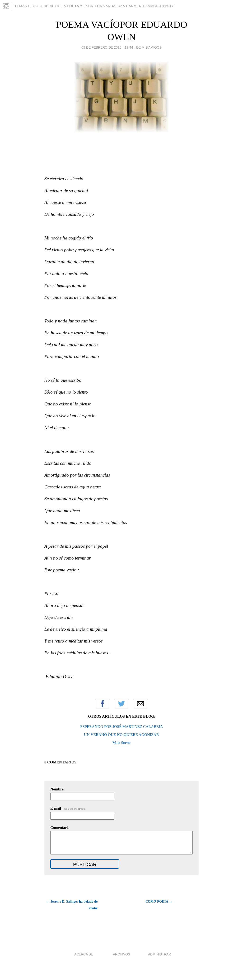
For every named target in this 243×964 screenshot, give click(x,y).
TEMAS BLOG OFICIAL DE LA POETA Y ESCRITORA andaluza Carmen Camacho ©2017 (94, 6)
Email (140, 703)
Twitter (121, 703)
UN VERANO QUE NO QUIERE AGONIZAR (121, 735)
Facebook (102, 703)
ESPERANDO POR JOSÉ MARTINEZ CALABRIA (121, 727)
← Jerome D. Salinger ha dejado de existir (72, 905)
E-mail (68, 808)
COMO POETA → (158, 901)
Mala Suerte (121, 743)
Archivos (121, 954)
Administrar (159, 954)
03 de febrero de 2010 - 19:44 (107, 47)
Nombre (57, 789)
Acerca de (83, 954)
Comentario (60, 828)
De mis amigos (149, 47)
